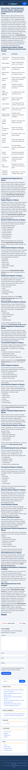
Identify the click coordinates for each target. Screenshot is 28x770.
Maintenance (7, 735)
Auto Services (7, 731)
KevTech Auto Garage (12, 762)
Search (22, 681)
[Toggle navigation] (2, 3)
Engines (6, 733)
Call (24, 3)
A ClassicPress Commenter (11, 713)
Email (2, 658)
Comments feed (8, 748)
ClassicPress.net (8, 750)
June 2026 (6, 723)
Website (3, 663)
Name (2, 653)
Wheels (6, 737)
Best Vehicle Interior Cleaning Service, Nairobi (14, 765)
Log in (5, 745)
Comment (3, 635)
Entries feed (7, 746)
